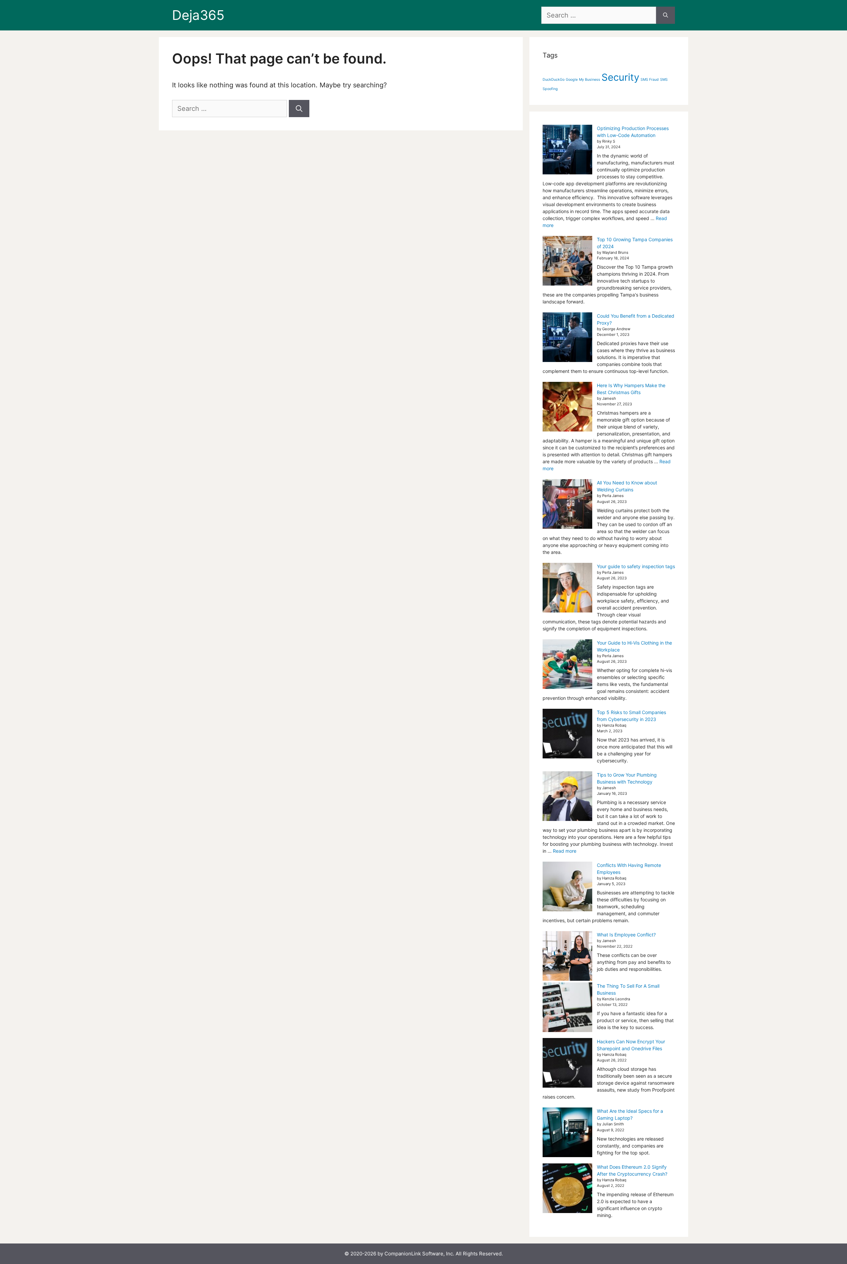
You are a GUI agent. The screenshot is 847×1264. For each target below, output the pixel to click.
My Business (589, 79)
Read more (564, 851)
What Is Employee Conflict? (626, 934)
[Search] (665, 15)
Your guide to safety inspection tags (636, 566)
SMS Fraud (650, 79)
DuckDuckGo (553, 79)
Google (572, 79)
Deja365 (198, 15)
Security (620, 77)
